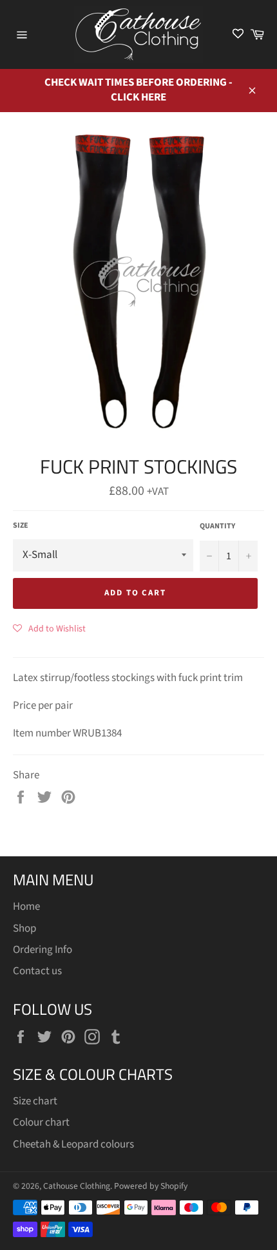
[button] (49, 628)
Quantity (217, 526)
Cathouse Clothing (76, 1186)
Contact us (37, 971)
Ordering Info (42, 949)
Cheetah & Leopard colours (73, 1144)
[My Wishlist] (238, 34)
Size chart (35, 1101)
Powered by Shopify (150, 1186)
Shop (24, 928)
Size (20, 526)
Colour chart (41, 1122)
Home (26, 906)
